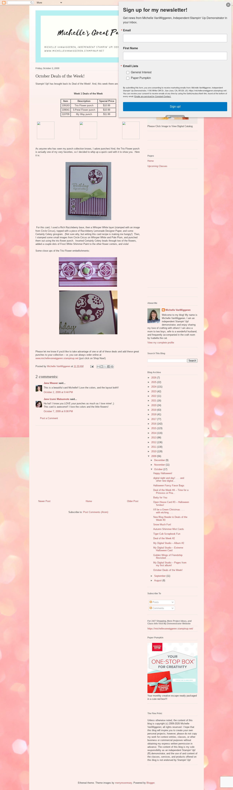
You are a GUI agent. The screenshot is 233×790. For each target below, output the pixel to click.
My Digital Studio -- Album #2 (168, 543)
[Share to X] (105, 366)
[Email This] (98, 366)
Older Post (132, 501)
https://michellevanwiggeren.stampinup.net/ (170, 628)
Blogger (150, 782)
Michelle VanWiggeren (178, 310)
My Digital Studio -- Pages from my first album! (169, 564)
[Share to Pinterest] (112, 366)
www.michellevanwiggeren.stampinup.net (56, 358)
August (158, 580)
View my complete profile (160, 342)
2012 (154, 442)
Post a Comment (49, 418)
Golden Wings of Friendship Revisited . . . (167, 556)
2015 (154, 428)
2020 (154, 405)
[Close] (228, 5)
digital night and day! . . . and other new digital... (168, 479)
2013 (154, 437)
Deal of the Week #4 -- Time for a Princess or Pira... (170, 491)
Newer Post (44, 501)
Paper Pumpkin (141, 78)
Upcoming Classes (157, 166)
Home (89, 501)
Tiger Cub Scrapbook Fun (166, 533)
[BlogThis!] (102, 366)
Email (127, 30)
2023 (154, 391)
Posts (155, 602)
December (160, 460)
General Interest (141, 72)
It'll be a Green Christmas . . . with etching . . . (168, 511)
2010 (154, 451)
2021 (154, 400)
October (158, 469)
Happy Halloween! (162, 473)
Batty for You (160, 497)
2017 (154, 419)
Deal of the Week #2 (164, 538)
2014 (154, 433)
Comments (158, 608)
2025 (154, 382)
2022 (154, 396)
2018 (154, 414)
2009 (154, 456)
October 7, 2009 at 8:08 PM (58, 411)
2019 (154, 409)
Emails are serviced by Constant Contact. (152, 96)
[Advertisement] (88, 461)
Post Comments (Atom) (95, 512)
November (160, 464)
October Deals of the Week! (168, 570)
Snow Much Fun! (162, 524)
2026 (154, 377)
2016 (154, 423)
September (160, 576)
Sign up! (175, 106)
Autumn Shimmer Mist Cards (168, 529)
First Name (130, 48)
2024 (154, 386)
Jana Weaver (51, 383)
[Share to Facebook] (108, 366)
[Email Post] (91, 366)
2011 (154, 446)
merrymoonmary (123, 782)
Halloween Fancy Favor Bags (168, 485)
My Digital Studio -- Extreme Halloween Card (168, 549)
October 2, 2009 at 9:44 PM (58, 392)
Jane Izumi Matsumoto (56, 399)
